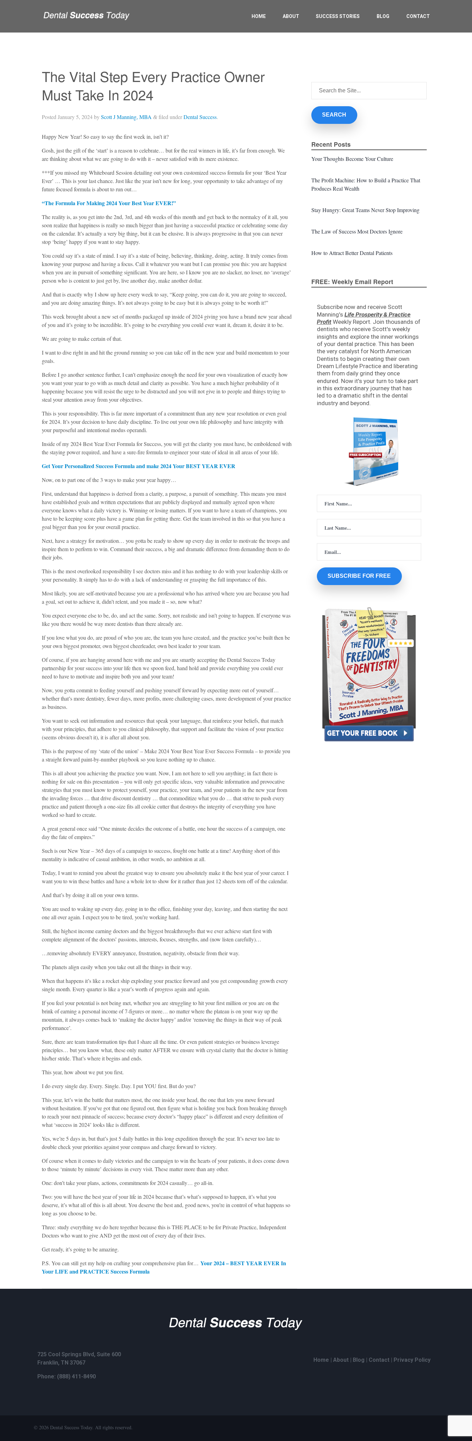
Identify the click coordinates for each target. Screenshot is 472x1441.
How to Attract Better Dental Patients (352, 252)
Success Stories (338, 16)
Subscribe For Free (359, 576)
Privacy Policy (412, 1360)
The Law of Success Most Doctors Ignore (357, 231)
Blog (383, 16)
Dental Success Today (71, 1427)
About (291, 16)
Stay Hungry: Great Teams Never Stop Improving (365, 209)
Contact (418, 16)
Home (259, 16)
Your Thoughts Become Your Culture (352, 158)
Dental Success (200, 116)
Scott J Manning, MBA (126, 116)
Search (334, 115)
